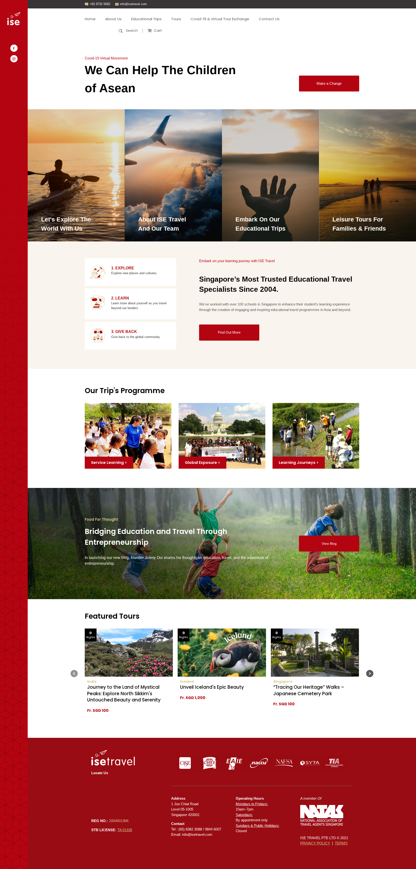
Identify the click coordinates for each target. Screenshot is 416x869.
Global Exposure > (202, 462)
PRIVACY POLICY (315, 843)
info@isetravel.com (197, 834)
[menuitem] (92, 19)
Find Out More (229, 332)
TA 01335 (124, 830)
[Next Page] (370, 674)
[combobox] (114, 31)
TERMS (341, 843)
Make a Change (329, 83)
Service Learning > (109, 462)
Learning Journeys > (298, 462)
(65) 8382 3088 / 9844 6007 (199, 829)
